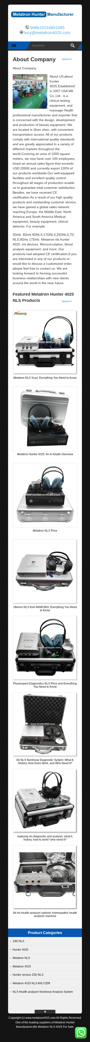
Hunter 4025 (20, 949)
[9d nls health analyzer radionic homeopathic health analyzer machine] (45, 908)
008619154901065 (47, 27)
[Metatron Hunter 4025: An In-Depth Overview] (45, 449)
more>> (67, 59)
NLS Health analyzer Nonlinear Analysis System (43, 991)
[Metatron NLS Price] (45, 526)
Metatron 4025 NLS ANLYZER (31, 983)
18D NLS (18, 941)
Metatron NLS (21, 958)
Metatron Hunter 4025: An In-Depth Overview (45, 454)
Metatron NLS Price (45, 530)
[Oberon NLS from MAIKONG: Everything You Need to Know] (45, 602)
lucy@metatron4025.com (47, 32)
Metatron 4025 (22, 966)
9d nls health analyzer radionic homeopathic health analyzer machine (45, 914)
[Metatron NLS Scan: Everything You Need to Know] (45, 373)
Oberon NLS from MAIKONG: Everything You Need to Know (45, 608)
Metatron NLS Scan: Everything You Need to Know (45, 377)
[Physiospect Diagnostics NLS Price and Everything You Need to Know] (45, 679)
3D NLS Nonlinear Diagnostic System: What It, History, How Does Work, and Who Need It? (45, 761)
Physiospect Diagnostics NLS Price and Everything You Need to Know (45, 685)
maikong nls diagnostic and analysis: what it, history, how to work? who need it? (45, 838)
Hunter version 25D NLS (28, 974)
